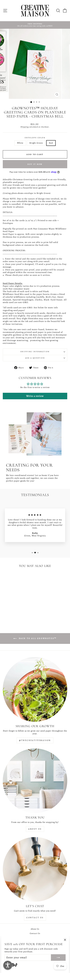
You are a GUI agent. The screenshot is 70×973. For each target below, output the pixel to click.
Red (51, 142)
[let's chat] (35, 869)
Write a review (35, 396)
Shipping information (35, 351)
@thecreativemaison (35, 740)
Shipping (24, 127)
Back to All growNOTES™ (37, 638)
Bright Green (36, 142)
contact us (35, 917)
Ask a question (35, 358)
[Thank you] (35, 780)
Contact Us (35, 933)
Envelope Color (35, 138)
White (20, 142)
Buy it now (35, 164)
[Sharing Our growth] (35, 689)
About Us (35, 829)
